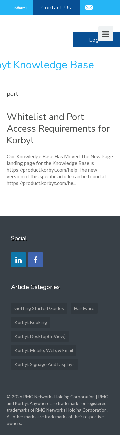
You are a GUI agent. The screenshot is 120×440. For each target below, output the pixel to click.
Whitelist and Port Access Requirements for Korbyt (58, 129)
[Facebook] (35, 259)
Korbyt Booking (30, 322)
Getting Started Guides (39, 308)
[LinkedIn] (18, 259)
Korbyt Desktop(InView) (40, 336)
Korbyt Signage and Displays (44, 364)
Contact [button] (56, 7)
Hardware (84, 308)
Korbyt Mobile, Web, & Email (43, 350)
